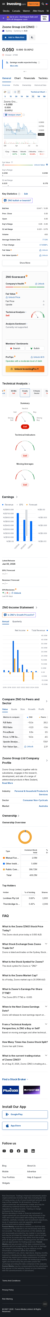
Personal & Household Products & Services (31, 793)
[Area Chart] (8, 92)
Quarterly (17, 621)
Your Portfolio (8, 1177)
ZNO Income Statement (18, 607)
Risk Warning (7, 1299)
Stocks (6, 11)
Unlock (30, 746)
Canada (16, 11)
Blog (4, 1165)
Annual (5, 621)
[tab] (13, 393)
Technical (43, 78)
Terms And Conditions (11, 1281)
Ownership (26, 85)
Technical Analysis (15, 383)
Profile (16, 85)
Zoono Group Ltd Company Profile (20, 760)
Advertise (31, 1171)
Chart (17, 78)
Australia (43, 806)
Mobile (5, 1171)
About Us (31, 1165)
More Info (14, 66)
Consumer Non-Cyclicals (35, 800)
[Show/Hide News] (18, 92)
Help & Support (34, 1177)
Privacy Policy (8, 1290)
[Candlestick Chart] (5, 92)
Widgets (6, 1183)
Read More (7, 783)
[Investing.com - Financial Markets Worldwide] (16, 4)
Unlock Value (39, 165)
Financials (29, 78)
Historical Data (40, 85)
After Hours (38, 11)
